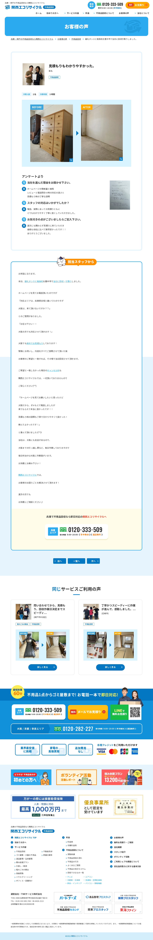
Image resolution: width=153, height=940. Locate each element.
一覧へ (76, 561)
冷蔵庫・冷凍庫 (73, 880)
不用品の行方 (73, 861)
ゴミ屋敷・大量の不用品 (26, 855)
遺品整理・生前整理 (24, 858)
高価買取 (19, 873)
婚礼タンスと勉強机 (34, 281)
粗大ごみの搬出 (22, 869)
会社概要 (118, 847)
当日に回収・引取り (62, 281)
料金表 (70, 842)
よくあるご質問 (74, 865)
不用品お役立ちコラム (77, 869)
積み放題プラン (22, 862)
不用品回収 (76, 39)
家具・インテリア (74, 883)
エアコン (89, 877)
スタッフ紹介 (120, 851)
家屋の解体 (47, 855)
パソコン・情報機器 (93, 883)
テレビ (70, 877)
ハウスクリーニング (24, 877)
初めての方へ (52, 13)
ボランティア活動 (121, 856)
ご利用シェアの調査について (126, 861)
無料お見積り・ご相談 (123, 842)
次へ (93, 561)
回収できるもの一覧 (76, 872)
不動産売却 (47, 851)
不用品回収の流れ (75, 858)
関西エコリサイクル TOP (25, 837)
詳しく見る (42, 667)
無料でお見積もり (35, 343)
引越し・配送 (21, 866)
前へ (59, 561)
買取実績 (71, 854)
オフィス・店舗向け (24, 880)
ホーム (39, 13)
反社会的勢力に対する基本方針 (127, 866)
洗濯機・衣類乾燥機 (93, 880)
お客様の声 (124, 13)
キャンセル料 (53, 370)
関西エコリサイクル (27, 474)
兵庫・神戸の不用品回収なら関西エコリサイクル (32, 39)
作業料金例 (72, 845)
